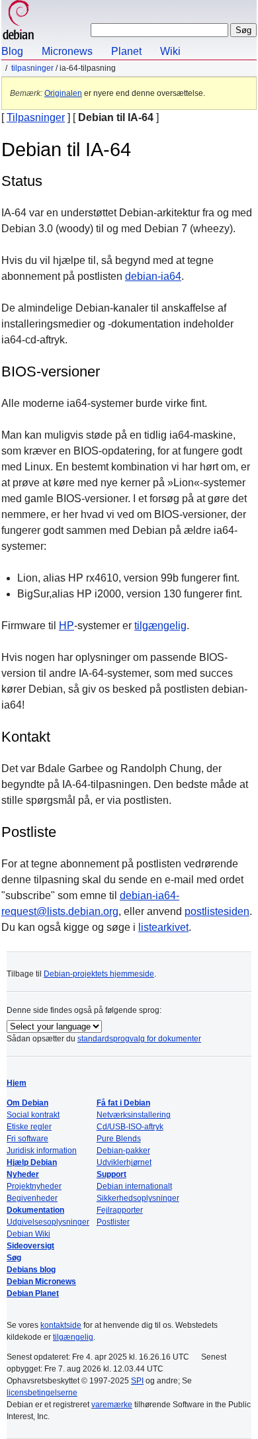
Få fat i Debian (123, 1103)
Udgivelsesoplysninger (48, 1222)
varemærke (111, 1404)
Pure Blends (119, 1138)
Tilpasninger (32, 68)
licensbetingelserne (42, 1392)
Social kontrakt (33, 1114)
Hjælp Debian (32, 1162)
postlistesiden (217, 911)
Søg (14, 1257)
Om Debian (27, 1103)
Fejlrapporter (120, 1210)
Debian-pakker (123, 1150)
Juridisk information (42, 1150)
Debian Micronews (41, 1281)
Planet (126, 51)
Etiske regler (29, 1126)
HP (66, 625)
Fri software (27, 1138)
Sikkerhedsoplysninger (138, 1198)
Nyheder (23, 1174)
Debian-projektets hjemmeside (99, 974)
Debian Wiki (28, 1234)
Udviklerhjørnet (124, 1162)
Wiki (170, 51)
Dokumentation (35, 1210)
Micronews (67, 51)
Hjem (16, 1083)
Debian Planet (33, 1293)
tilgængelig (160, 625)
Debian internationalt (134, 1186)
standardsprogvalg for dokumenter (139, 1038)
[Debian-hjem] (18, 21)
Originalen (63, 93)
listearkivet (163, 927)
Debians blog (31, 1269)
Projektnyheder (34, 1186)
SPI (137, 1380)
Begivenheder (32, 1198)
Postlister (113, 1222)
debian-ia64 (153, 276)
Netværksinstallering (134, 1114)
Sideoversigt (30, 1245)
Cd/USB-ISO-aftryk (130, 1126)
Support (111, 1174)
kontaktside (60, 1325)
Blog (12, 51)
